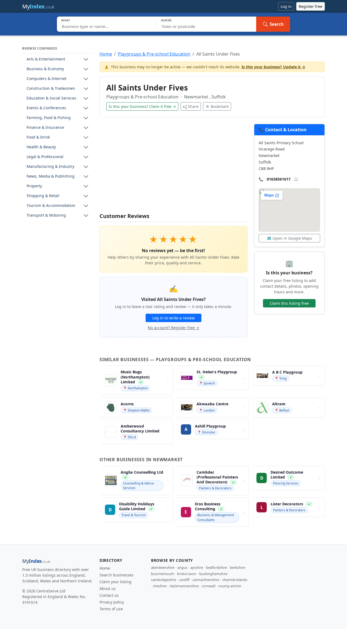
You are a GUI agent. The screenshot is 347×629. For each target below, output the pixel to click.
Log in (286, 6)
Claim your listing (115, 581)
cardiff (184, 579)
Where (166, 20)
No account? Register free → (173, 327)
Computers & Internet (46, 78)
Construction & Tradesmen (51, 88)
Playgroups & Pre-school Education (154, 54)
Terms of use (111, 608)
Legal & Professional (45, 157)
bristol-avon (186, 574)
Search (277, 24)
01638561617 (279, 179)
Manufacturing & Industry (50, 166)
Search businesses (116, 574)
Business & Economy (45, 69)
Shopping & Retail (43, 196)
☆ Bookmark (217, 106)
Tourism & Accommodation (51, 205)
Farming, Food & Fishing (49, 117)
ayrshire (196, 567)
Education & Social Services (51, 98)
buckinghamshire (213, 574)
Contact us (109, 595)
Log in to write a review (173, 317)
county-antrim (229, 586)
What (65, 20)
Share (193, 106)
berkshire (237, 567)
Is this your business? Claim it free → (142, 106)
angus (182, 567)
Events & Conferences (46, 108)
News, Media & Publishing (51, 176)
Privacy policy (111, 602)
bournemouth (162, 574)
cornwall (208, 586)
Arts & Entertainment (46, 59)
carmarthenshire (205, 579)
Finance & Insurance (45, 127)
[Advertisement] (173, 168)
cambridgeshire (163, 579)
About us (107, 588)
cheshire (159, 586)
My (38, 6)
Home (105, 54)
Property (34, 186)
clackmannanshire (184, 586)
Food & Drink (38, 137)
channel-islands (234, 579)
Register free (310, 6)
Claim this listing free (289, 303)
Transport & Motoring (46, 215)
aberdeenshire (162, 567)
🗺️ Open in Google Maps (289, 238)
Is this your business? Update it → (273, 66)
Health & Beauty (41, 147)
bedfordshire (216, 567)
